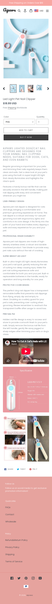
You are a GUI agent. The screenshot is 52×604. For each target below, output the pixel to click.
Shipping (12, 107)
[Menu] (47, 10)
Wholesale (10, 521)
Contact (9, 514)
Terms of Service (13, 561)
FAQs (7, 507)
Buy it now (26, 137)
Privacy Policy (12, 547)
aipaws (29, 595)
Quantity (40, 116)
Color (6, 116)
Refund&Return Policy (16, 540)
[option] (13, 88)
